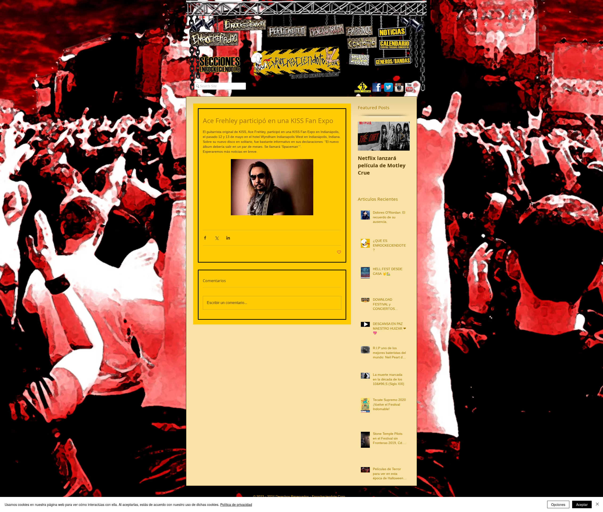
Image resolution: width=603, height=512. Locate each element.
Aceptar (582, 504)
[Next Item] (402, 136)
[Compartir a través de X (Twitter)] (216, 238)
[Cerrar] (597, 504)
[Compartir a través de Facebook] (205, 238)
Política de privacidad (236, 504)
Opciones (558, 504)
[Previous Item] (365, 136)
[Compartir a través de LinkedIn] (228, 238)
